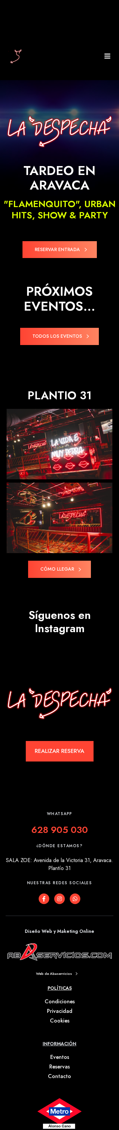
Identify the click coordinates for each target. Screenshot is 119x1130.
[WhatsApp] (75, 898)
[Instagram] (59, 898)
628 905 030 (59, 830)
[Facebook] (44, 898)
